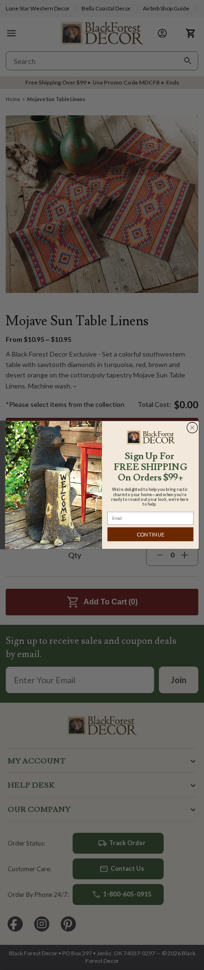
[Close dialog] (192, 427)
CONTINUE (151, 534)
